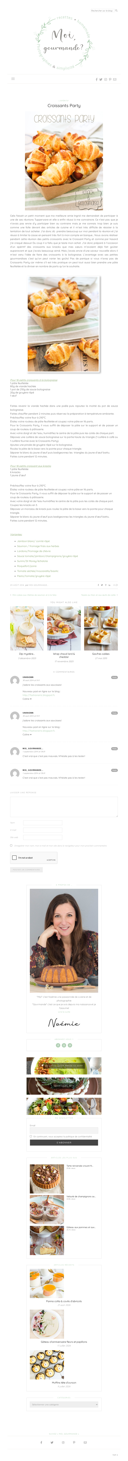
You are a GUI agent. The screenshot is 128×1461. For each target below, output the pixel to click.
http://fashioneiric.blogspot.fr (38, 695)
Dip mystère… (27, 653)
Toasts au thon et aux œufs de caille (98, 595)
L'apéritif (64, 101)
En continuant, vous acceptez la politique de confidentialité (62, 1136)
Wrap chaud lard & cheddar (64, 655)
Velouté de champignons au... (81, 1196)
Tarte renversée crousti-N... (79, 1165)
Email (32, 1125)
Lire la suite (64, 1011)
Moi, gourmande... (33, 748)
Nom (12, 822)
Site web (14, 837)
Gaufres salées (101, 653)
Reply (114, 677)
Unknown (28, 677)
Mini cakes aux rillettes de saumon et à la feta (34, 595)
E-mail (13, 830)
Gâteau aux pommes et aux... (81, 1227)
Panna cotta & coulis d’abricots (64, 1301)
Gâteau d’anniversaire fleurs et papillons (64, 1341)
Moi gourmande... (39, 585)
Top (115, 1455)
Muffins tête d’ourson (64, 1382)
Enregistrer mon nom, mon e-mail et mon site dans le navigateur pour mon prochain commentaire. (60, 845)
